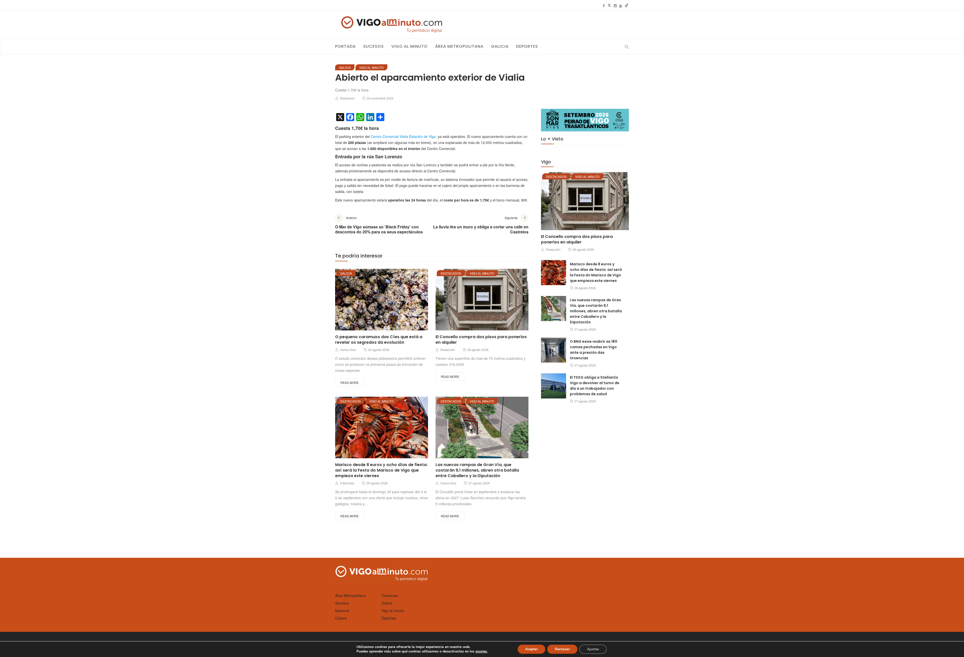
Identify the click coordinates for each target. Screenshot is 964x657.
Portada (345, 46)
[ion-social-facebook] (604, 6)
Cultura (341, 618)
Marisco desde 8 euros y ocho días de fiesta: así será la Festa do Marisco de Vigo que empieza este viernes (381, 470)
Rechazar (562, 649)
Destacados (451, 273)
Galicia (500, 46)
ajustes (481, 651)
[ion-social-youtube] (620, 6)
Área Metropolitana (459, 46)
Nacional (342, 610)
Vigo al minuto (409, 46)
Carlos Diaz (348, 349)
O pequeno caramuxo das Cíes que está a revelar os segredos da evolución (378, 339)
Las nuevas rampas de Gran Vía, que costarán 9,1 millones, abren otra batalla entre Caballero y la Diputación (477, 470)
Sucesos (373, 46)
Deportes (527, 46)
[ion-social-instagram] (615, 6)
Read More (349, 382)
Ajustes (593, 649)
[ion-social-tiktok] (626, 5)
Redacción (347, 98)
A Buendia (347, 483)
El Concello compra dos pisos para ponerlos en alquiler (481, 339)
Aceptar (531, 649)
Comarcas (390, 595)
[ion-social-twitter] (609, 5)
